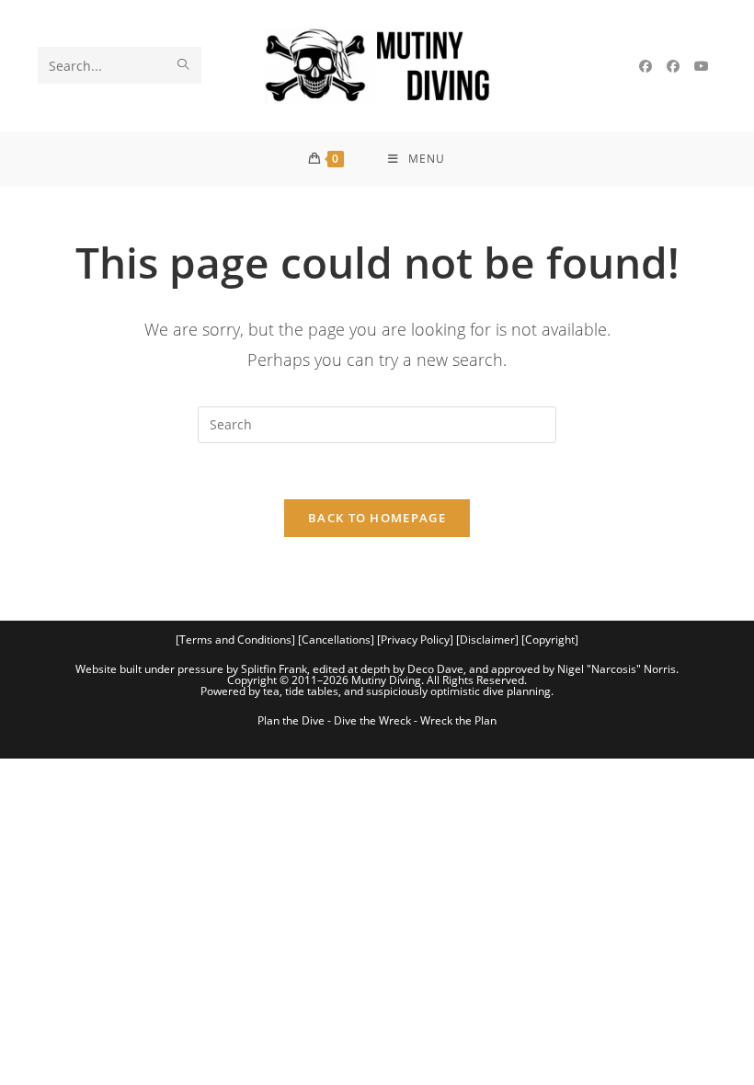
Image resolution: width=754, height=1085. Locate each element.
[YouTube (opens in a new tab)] (701, 66)
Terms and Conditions (235, 639)
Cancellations (336, 639)
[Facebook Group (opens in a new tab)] (673, 66)
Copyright (550, 639)
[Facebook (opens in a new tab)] (645, 66)
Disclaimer (487, 639)
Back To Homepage (377, 517)
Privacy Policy (415, 639)
